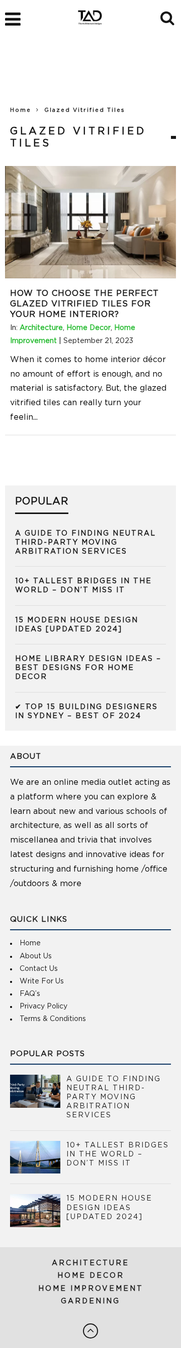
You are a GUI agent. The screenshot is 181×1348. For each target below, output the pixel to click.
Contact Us (39, 968)
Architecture (41, 327)
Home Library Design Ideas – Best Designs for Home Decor (88, 668)
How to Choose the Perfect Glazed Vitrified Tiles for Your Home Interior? (84, 303)
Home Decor (88, 327)
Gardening (90, 1301)
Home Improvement (90, 1288)
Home (20, 110)
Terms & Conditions (53, 1019)
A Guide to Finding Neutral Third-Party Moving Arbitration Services (85, 542)
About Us (36, 956)
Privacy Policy (43, 1006)
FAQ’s (30, 993)
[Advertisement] (90, 75)
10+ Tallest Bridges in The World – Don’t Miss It (117, 1154)
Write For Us (42, 981)
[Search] (168, 16)
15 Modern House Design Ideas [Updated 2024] (109, 1207)
